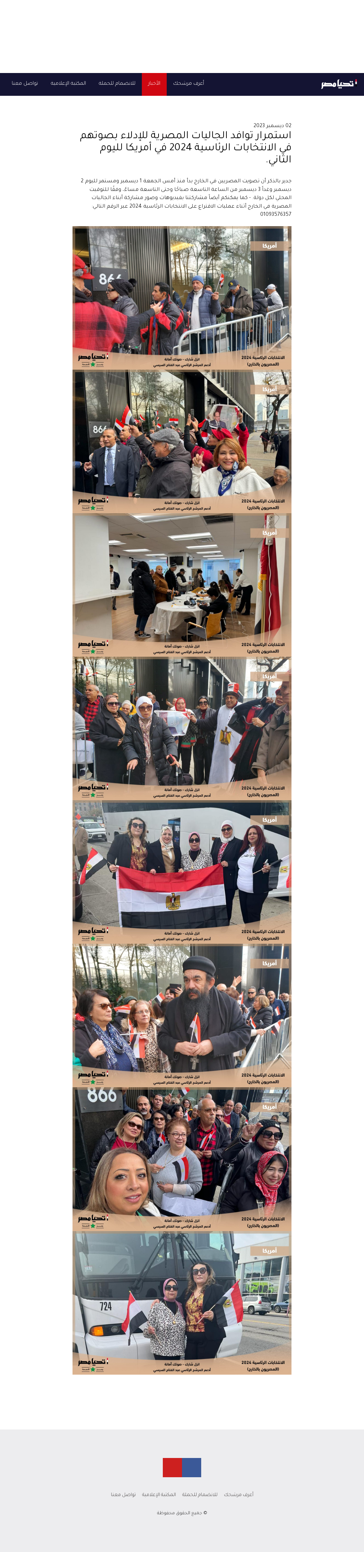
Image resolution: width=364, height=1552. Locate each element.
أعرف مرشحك (188, 84)
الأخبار (154, 84)
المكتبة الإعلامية (68, 84)
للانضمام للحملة (117, 84)
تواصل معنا (25, 84)
